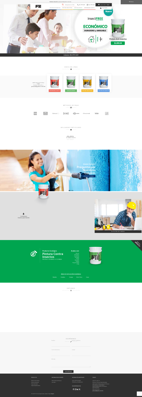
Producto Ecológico (49, 251)
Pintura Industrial (87, 90)
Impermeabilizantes (54, 90)
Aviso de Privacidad (76, 380)
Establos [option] (55, 277)
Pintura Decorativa (103, 90)
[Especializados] (71, 81)
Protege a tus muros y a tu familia (52, 259)
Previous (5, 171)
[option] (37, 113)
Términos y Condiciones (77, 382)
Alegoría (52, 393)
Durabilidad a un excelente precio (86, 174)
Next (137, 171)
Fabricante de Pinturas (57, 380)
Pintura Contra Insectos (52, 255)
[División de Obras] (118, 214)
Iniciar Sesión (104, 7)
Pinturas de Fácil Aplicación (86, 170)
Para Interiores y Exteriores (88, 166)
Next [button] (111, 113)
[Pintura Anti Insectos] (71, 26)
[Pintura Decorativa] (103, 81)
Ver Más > (54, 382)
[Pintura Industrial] (87, 81)
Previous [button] (30, 113)
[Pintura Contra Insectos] (95, 256)
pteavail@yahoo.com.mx (65, 1)
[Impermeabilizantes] (54, 81)
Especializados (71, 90)
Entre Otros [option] (71, 277)
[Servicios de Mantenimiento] (71, 137)
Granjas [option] (63, 277)
